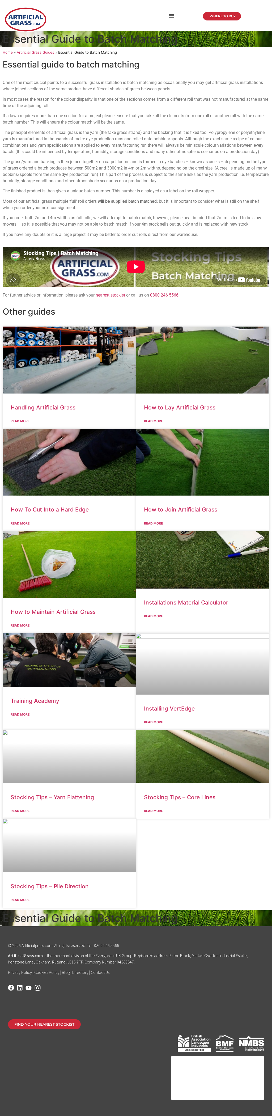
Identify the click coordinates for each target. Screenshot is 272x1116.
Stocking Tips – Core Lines (179, 797)
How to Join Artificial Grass (180, 509)
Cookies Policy (47, 972)
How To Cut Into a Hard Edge (50, 509)
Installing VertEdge (169, 708)
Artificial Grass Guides (35, 52)
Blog (66, 972)
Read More (20, 421)
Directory (80, 972)
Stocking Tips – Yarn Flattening (52, 797)
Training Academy (35, 701)
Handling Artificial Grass (43, 407)
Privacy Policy (20, 972)
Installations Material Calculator (186, 602)
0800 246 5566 (164, 295)
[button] (171, 15)
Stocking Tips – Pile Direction (50, 886)
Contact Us (100, 972)
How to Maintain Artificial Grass (53, 611)
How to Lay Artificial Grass (179, 407)
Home (8, 52)
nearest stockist (110, 295)
